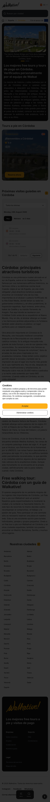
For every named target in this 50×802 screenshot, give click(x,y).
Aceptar (25, 406)
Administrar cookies (25, 413)
